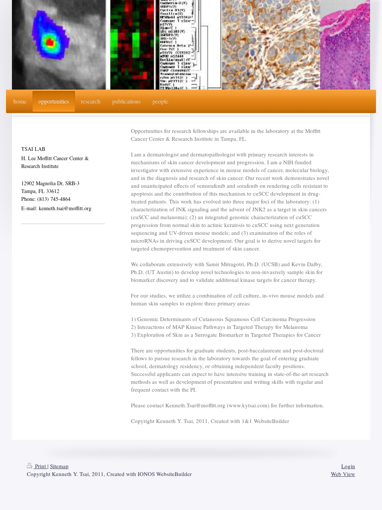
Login (348, 466)
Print (40, 466)
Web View (343, 474)
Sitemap (59, 466)
